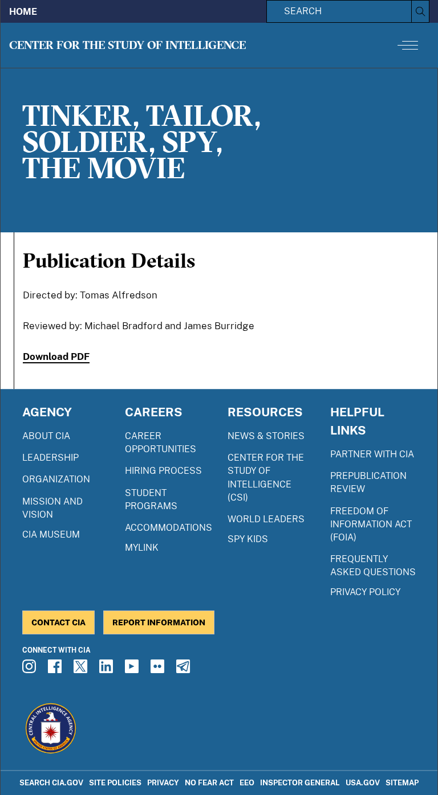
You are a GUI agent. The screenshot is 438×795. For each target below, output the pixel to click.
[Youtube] (133, 670)
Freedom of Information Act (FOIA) (371, 524)
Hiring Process (163, 470)
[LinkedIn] (107, 670)
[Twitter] (82, 670)
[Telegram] (184, 670)
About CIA (46, 436)
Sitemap (402, 782)
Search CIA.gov (51, 782)
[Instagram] (30, 670)
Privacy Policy (365, 592)
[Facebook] (56, 670)
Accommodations (168, 527)
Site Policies (115, 782)
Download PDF (56, 356)
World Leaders (266, 519)
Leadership (50, 457)
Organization (56, 479)
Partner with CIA (372, 454)
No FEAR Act (209, 782)
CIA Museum (51, 534)
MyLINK (142, 547)
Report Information (158, 622)
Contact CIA (58, 622)
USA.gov (363, 782)
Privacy (163, 782)
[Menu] (407, 45)
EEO (247, 782)
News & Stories (266, 436)
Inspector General (300, 782)
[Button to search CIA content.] (420, 11)
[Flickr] (159, 670)
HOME (23, 11)
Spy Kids (248, 539)
